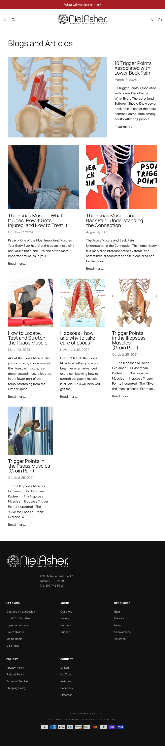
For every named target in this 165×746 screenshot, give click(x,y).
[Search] (13, 19)
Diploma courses (17, 625)
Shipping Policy (16, 688)
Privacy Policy (15, 667)
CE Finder (12, 645)
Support (65, 632)
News (117, 625)
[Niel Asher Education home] (82, 561)
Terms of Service (17, 681)
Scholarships (122, 632)
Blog (117, 611)
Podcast (119, 618)
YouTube (66, 674)
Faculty (65, 618)
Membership (14, 638)
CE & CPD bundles (18, 618)
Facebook (66, 688)
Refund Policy (15, 674)
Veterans (120, 638)
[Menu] (4, 19)
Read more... (123, 127)
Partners (65, 625)
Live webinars (15, 632)
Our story (66, 611)
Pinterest (66, 694)
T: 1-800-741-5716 (52, 585)
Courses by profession (20, 611)
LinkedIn (65, 667)
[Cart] (160, 19)
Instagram (66, 681)
